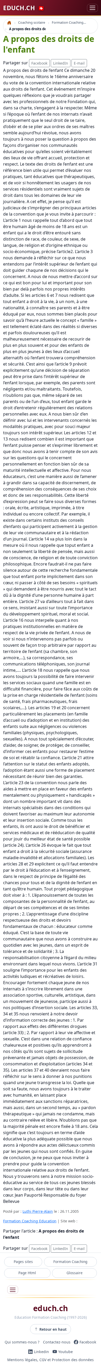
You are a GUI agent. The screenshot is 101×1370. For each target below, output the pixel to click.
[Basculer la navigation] (92, 8)
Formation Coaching (70, 1261)
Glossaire (75, 1272)
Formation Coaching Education (29, 1220)
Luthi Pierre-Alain (38, 1211)
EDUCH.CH (24, 8)
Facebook (39, 63)
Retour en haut (53, 1329)
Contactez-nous (56, 1342)
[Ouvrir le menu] (12, 1290)
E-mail (79, 63)
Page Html (27, 1272)
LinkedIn (60, 63)
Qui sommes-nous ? (22, 1342)
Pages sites (23, 1261)
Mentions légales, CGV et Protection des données (50, 1360)
